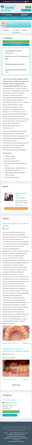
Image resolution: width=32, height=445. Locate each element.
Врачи (25, 30)
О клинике (6, 30)
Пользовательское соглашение (16, 434)
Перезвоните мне (16, 44)
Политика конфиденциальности (16, 436)
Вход (29, 7)
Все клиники (5, 18)
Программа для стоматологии (16, 441)
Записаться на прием (16, 41)
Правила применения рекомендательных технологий (16, 439)
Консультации (15, 18)
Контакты (16, 30)
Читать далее (8, 343)
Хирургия (6, 228)
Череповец (7, 400)
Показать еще (16, 385)
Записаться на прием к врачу (17, 208)
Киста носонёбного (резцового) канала (16, 224)
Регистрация (26, 10)
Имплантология (8, 354)
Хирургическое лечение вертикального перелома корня (16, 350)
